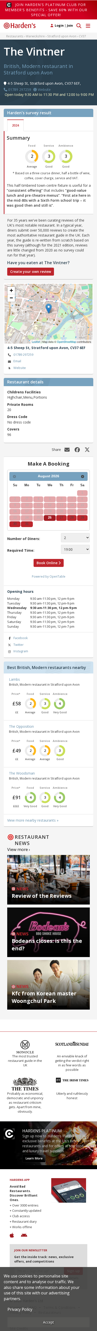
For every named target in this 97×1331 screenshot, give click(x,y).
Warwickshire (35, 36)
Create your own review (30, 271)
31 (27, 524)
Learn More (34, 1158)
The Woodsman (22, 773)
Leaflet (36, 342)
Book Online (47, 562)
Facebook (20, 638)
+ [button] (11, 290)
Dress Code (17, 416)
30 (15, 524)
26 (49, 517)
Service (49, 145)
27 (61, 517)
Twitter (18, 645)
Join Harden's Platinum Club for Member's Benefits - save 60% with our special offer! (46, 9)
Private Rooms (20, 404)
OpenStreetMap (66, 342)
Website (19, 368)
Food (32, 145)
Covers (13, 429)
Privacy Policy (19, 1309)
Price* (15, 694)
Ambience (65, 145)
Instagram (20, 651)
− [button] (11, 298)
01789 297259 (23, 355)
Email (17, 361)
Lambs (14, 679)
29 (82, 517)
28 (72, 517)
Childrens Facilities (24, 392)
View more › (18, 849)
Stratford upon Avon (61, 36)
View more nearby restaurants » (32, 820)
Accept (48, 1322)
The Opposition (21, 726)
